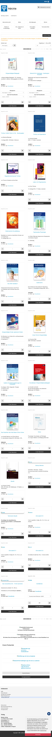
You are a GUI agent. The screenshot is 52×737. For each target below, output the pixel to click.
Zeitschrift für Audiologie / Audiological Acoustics (39, 73)
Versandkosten (10, 86)
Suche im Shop (46, 35)
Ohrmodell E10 (39, 516)
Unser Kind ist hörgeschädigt (39, 335)
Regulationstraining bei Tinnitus (12, 176)
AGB (2, 691)
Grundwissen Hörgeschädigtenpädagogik (39, 383)
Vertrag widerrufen (5, 697)
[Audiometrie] (39, 272)
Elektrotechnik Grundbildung (12, 231)
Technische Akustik (12, 516)
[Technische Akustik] (12, 512)
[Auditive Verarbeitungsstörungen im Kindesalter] (12, 372)
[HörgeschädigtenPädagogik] (12, 64)
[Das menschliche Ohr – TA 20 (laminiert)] (12, 580)
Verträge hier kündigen (6, 694)
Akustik (12, 481)
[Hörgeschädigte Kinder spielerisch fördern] (12, 321)
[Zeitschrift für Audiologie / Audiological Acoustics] (39, 64)
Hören (39, 432)
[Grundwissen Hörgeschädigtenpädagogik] (39, 372)
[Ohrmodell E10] (39, 512)
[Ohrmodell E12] (39, 547)
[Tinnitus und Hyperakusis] (39, 123)
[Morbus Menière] (39, 462)
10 (44, 49)
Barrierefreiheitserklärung (6, 706)
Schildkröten (39, 583)
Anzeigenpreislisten (26, 677)
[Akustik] (12, 470)
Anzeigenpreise (4, 709)
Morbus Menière (39, 465)
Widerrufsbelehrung (5, 696)
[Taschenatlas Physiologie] (39, 220)
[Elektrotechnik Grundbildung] (12, 220)
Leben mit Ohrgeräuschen (39, 182)
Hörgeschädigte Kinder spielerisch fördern (12, 332)
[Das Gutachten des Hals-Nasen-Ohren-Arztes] (12, 421)
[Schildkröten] (39, 580)
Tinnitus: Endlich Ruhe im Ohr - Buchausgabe (12, 133)
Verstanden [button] (38, 734)
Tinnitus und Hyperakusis (39, 134)
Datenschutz (3, 705)
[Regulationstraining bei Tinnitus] (12, 168)
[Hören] (39, 421)
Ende (51, 49)
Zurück (28, 49)
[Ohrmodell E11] (12, 547)
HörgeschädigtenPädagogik (12, 73)
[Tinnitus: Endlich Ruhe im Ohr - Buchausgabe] (12, 122)
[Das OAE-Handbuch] (12, 272)
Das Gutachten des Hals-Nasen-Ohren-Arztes (12, 432)
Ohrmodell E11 (12, 550)
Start (24, 49)
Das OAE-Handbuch (13, 283)
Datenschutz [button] (43, 730)
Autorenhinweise (26, 673)
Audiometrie (39, 282)
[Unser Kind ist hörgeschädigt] (39, 323)
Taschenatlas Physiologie (39, 232)
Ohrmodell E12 (39, 550)
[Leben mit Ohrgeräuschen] (39, 171)
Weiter (47, 49)
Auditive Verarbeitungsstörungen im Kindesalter (12, 383)
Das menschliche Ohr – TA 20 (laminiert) (12, 583)
